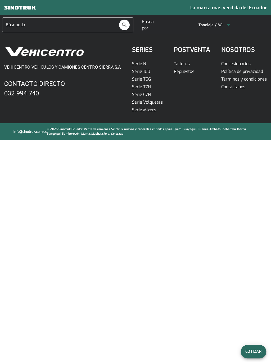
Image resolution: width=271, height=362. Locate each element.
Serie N (139, 64)
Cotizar (253, 351)
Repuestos (184, 71)
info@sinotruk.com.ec (30, 131)
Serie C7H (141, 94)
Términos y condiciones (244, 79)
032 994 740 (21, 93)
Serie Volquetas (147, 102)
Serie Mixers (144, 110)
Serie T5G (141, 79)
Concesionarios (236, 64)
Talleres (182, 64)
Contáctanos (233, 87)
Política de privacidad (242, 71)
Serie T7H (141, 87)
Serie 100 (141, 71)
